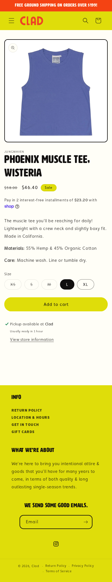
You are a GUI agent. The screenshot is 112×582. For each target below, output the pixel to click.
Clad (35, 566)
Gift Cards (23, 431)
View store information (32, 339)
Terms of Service (59, 571)
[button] (11, 20)
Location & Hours (30, 417)
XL (85, 284)
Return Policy (26, 410)
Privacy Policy (83, 566)
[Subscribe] (85, 522)
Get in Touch (25, 424)
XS (16, 286)
